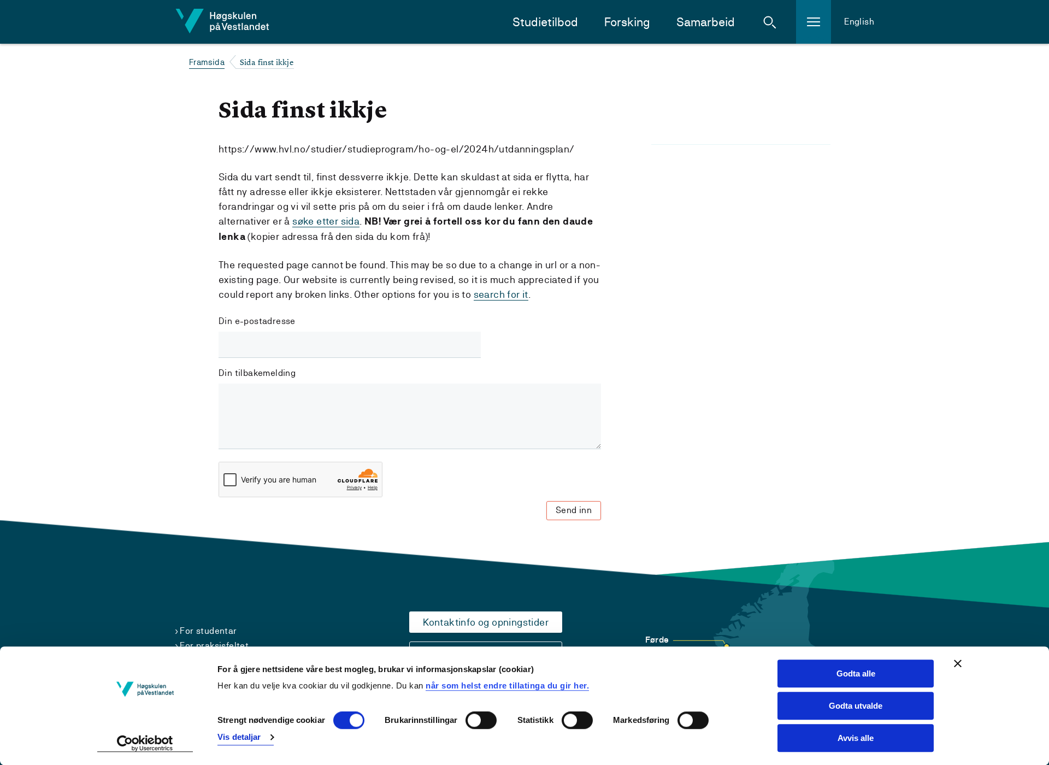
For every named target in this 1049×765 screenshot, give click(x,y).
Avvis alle (856, 738)
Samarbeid (705, 22)
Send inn (574, 510)
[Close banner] (958, 663)
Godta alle (855, 673)
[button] (769, 22)
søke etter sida (326, 221)
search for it (501, 294)
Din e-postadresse (257, 321)
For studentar (208, 631)
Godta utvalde (855, 705)
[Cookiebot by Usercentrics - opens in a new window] (145, 743)
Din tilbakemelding (257, 373)
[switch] (481, 720)
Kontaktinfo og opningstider (486, 622)
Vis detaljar (239, 737)
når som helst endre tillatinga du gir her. (507, 685)
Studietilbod (545, 22)
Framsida (207, 62)
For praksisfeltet (214, 645)
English (859, 21)
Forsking (627, 22)
